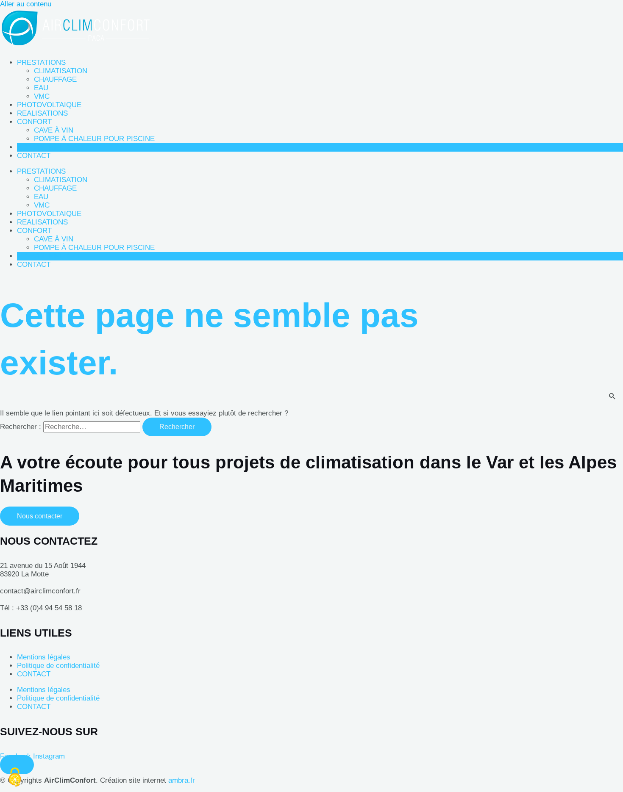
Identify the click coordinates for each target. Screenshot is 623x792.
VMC (42, 96)
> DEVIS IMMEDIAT (49, 147)
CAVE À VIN (53, 130)
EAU (41, 88)
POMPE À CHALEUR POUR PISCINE (94, 139)
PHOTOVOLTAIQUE (49, 105)
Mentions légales (43, 657)
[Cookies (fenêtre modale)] (15, 777)
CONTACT (33, 156)
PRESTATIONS (41, 62)
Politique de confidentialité (58, 666)
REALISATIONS (42, 113)
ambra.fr (181, 780)
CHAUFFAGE (55, 79)
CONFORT (34, 122)
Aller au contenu (25, 4)
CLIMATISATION (60, 71)
